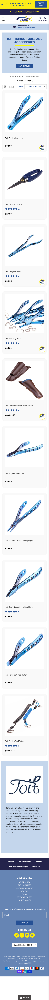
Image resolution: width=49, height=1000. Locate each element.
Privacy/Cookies (24, 897)
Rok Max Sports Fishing (18, 956)
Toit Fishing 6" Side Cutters (16, 675)
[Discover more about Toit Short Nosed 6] (24, 582)
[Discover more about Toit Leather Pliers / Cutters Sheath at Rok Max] (24, 380)
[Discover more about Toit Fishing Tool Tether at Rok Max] (24, 716)
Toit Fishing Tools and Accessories (28, 76)
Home (12, 76)
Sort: (21, 86)
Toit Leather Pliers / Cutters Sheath (19, 406)
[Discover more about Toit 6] (24, 514)
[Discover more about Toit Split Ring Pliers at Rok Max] (24, 313)
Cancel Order (24, 900)
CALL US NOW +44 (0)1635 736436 (24, 12)
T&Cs (24, 894)
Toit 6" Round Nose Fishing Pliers (19, 541)
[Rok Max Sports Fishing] (24, 19)
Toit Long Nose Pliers (14, 271)
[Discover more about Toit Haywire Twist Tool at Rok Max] (24, 447)
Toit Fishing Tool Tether (14, 741)
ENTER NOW (41, 4)
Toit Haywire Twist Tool (14, 474)
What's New (24, 882)
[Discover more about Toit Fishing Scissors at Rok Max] (24, 179)
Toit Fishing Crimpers (14, 138)
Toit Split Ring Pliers (13, 339)
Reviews (24, 891)
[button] (12, 209)
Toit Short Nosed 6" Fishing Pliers (19, 607)
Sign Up (24, 922)
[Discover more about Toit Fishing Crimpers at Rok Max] (24, 112)
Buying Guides (24, 885)
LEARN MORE (24, 66)
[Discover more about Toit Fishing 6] (24, 649)
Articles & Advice (24, 888)
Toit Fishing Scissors (13, 204)
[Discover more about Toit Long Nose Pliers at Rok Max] (24, 246)
